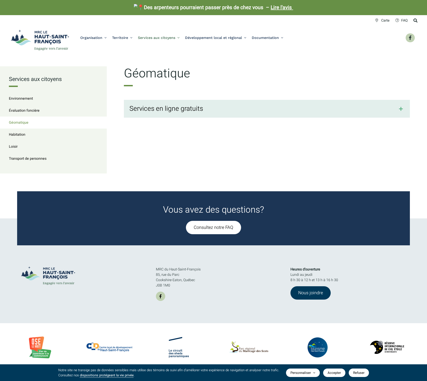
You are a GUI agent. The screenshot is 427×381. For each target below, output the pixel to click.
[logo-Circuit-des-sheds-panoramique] (179, 338)
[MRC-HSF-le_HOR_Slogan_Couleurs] (48, 265)
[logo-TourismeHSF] (318, 339)
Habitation (17, 134)
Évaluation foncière (24, 110)
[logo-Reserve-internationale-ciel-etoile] (387, 342)
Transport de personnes (27, 158)
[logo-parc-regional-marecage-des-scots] (248, 343)
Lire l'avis (282, 7)
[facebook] (160, 296)
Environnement (21, 98)
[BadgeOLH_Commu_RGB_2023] (40, 338)
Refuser (359, 372)
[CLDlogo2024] (109, 344)
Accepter (334, 372)
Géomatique (18, 122)
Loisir (13, 146)
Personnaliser (300, 372)
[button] (267, 109)
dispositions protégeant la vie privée (107, 375)
